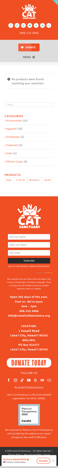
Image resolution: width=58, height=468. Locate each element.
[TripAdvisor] (42, 25)
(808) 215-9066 (29, 33)
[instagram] (17, 25)
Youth (47, 180)
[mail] (48, 25)
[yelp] (36, 25)
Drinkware (13, 137)
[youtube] (29, 25)
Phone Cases (14, 162)
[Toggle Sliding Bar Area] (55, 3)
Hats (9, 153)
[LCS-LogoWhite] (29, 5)
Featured (12, 145)
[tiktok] (23, 25)
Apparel (11, 129)
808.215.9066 (29, 311)
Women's (34, 180)
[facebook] (10, 25)
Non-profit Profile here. (35, 437)
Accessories (14, 121)
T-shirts (20, 180)
